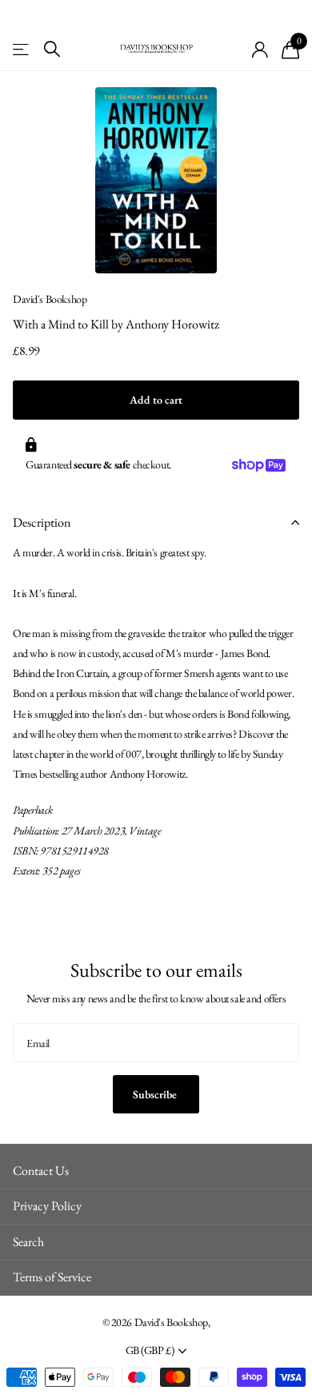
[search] (52, 49)
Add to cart (156, 399)
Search (28, 1241)
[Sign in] (260, 49)
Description (41, 522)
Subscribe (156, 1094)
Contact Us (41, 1170)
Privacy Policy (47, 1205)
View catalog (22, 49)
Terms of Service (52, 1277)
